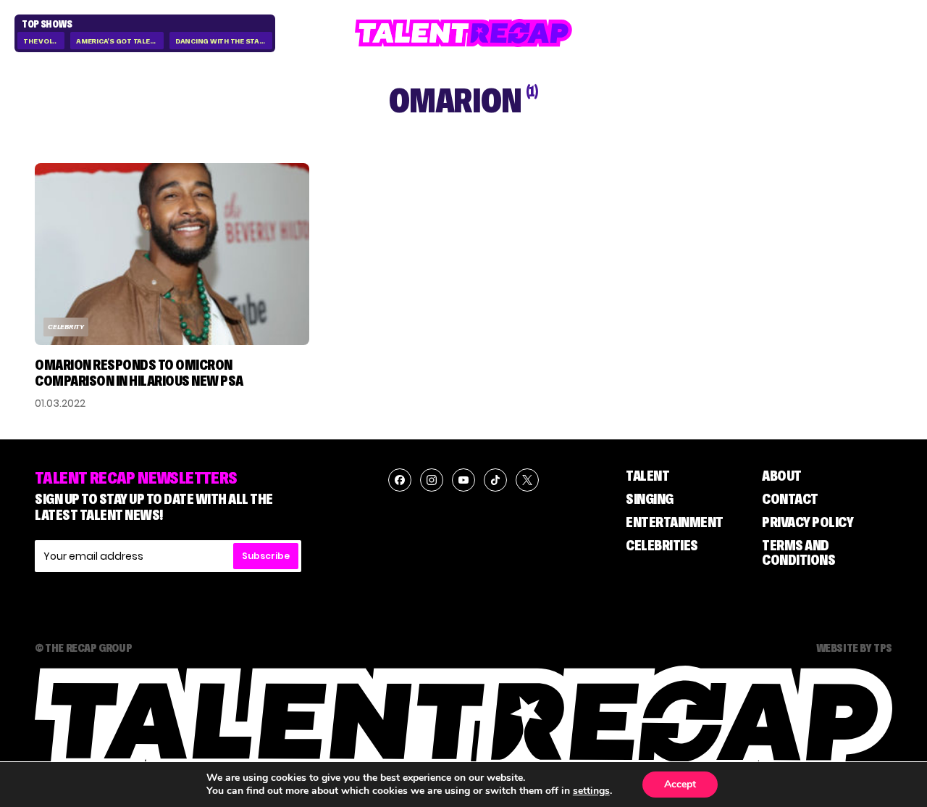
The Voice (41, 41)
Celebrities (662, 545)
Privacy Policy (807, 522)
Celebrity (66, 327)
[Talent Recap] (463, 33)
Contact (790, 499)
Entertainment (674, 522)
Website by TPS (854, 647)
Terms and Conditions (798, 552)
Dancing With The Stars (222, 41)
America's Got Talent (118, 41)
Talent (647, 476)
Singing (650, 499)
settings (591, 791)
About (782, 476)
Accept (680, 784)
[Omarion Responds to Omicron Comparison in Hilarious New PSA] (172, 254)
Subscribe (266, 556)
